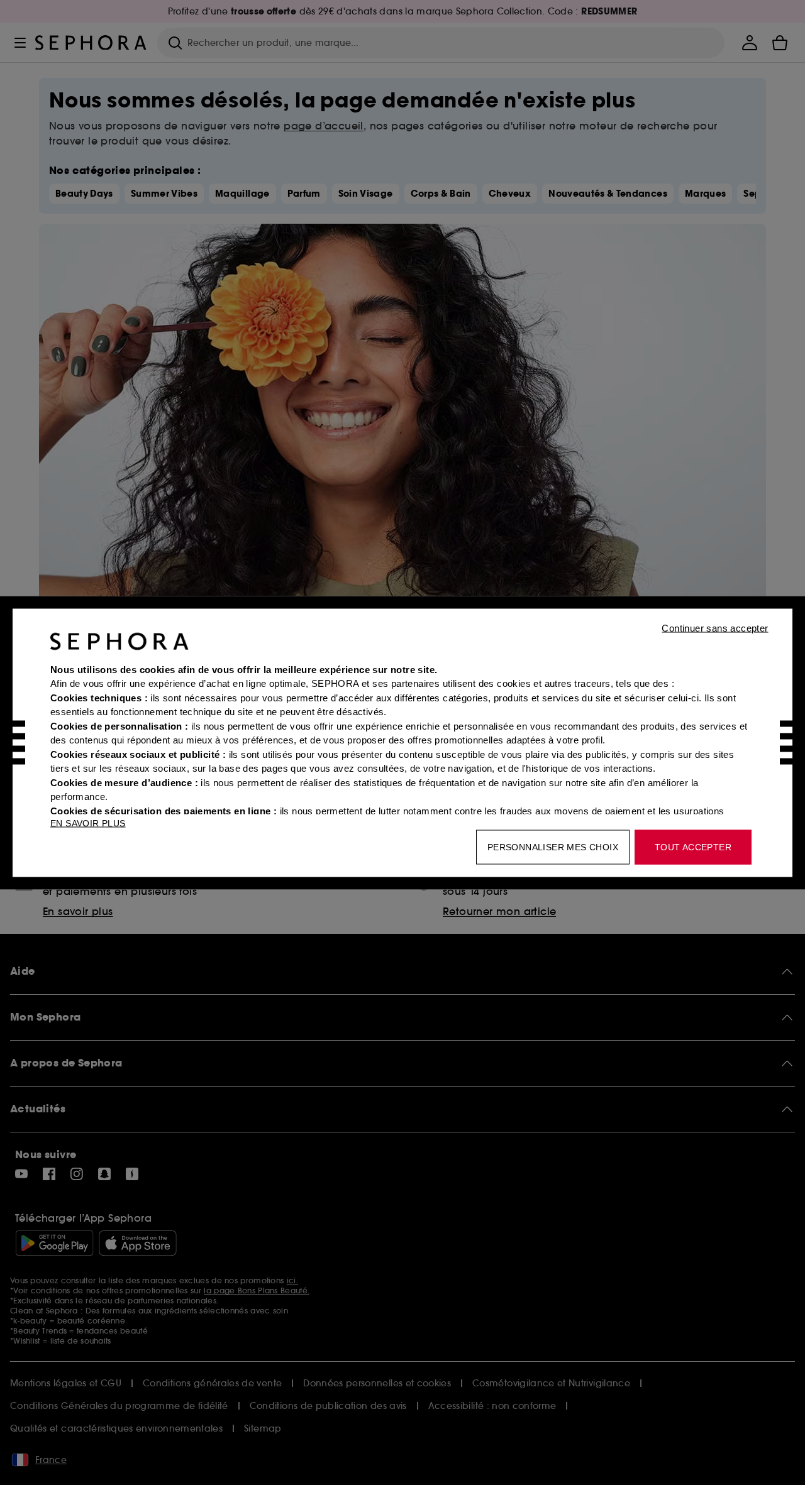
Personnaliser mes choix (552, 846)
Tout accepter (693, 846)
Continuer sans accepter (715, 627)
